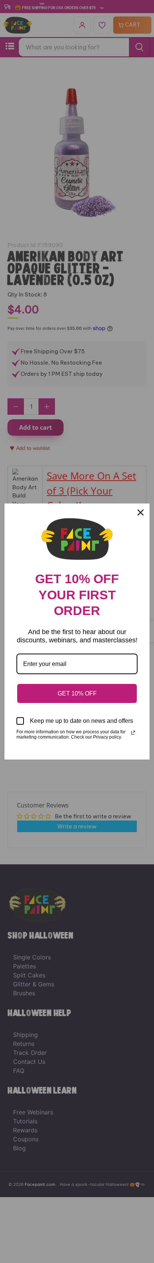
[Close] (141, 512)
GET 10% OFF (77, 693)
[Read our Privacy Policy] (133, 732)
